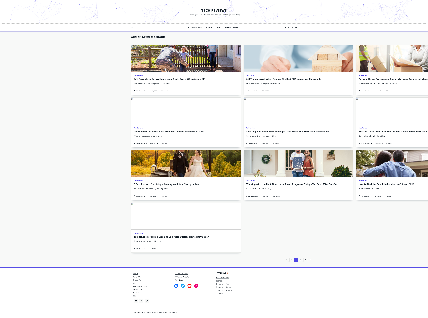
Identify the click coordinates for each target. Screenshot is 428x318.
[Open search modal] (296, 27)
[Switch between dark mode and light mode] (293, 27)
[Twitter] (285, 27)
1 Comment (164, 91)
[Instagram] (288, 27)
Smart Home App (222, 284)
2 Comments (389, 91)
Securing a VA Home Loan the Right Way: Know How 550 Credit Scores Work (287, 131)
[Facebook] (282, 27)
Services (136, 292)
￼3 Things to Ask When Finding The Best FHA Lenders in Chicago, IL (283, 78)
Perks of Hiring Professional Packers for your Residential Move (393, 78)
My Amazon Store (181, 274)
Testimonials (138, 289)
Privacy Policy (138, 280)
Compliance (163, 312)
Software (219, 293)
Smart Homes (196, 27)
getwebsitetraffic (140, 91)
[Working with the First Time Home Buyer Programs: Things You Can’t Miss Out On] (298, 163)
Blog (135, 296)
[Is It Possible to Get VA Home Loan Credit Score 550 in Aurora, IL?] (186, 58)
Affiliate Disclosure (140, 286)
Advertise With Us (139, 312)
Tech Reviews (214, 10)
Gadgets (219, 281)
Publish (228, 27)
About (135, 274)
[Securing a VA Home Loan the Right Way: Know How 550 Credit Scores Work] (298, 111)
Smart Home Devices (223, 287)
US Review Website (182, 277)
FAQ (134, 283)
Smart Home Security (224, 290)
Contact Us (137, 277)
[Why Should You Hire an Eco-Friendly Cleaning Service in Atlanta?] (186, 111)
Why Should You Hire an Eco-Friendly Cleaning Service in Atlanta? (169, 131)
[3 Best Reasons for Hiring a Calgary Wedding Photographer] (186, 163)
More (219, 27)
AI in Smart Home (222, 278)
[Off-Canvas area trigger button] (132, 27)
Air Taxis (236, 27)
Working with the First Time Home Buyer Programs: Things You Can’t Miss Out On (291, 184)
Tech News (209, 27)
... (171, 83)
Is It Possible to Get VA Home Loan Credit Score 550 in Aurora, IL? (170, 78)
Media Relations (152, 312)
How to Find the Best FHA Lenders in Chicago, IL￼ (386, 184)
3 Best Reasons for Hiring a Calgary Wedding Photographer (166, 184)
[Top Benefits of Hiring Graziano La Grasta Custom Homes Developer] (186, 216)
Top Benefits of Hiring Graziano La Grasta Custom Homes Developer (171, 236)
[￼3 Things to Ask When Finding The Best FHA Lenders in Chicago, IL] (298, 58)
